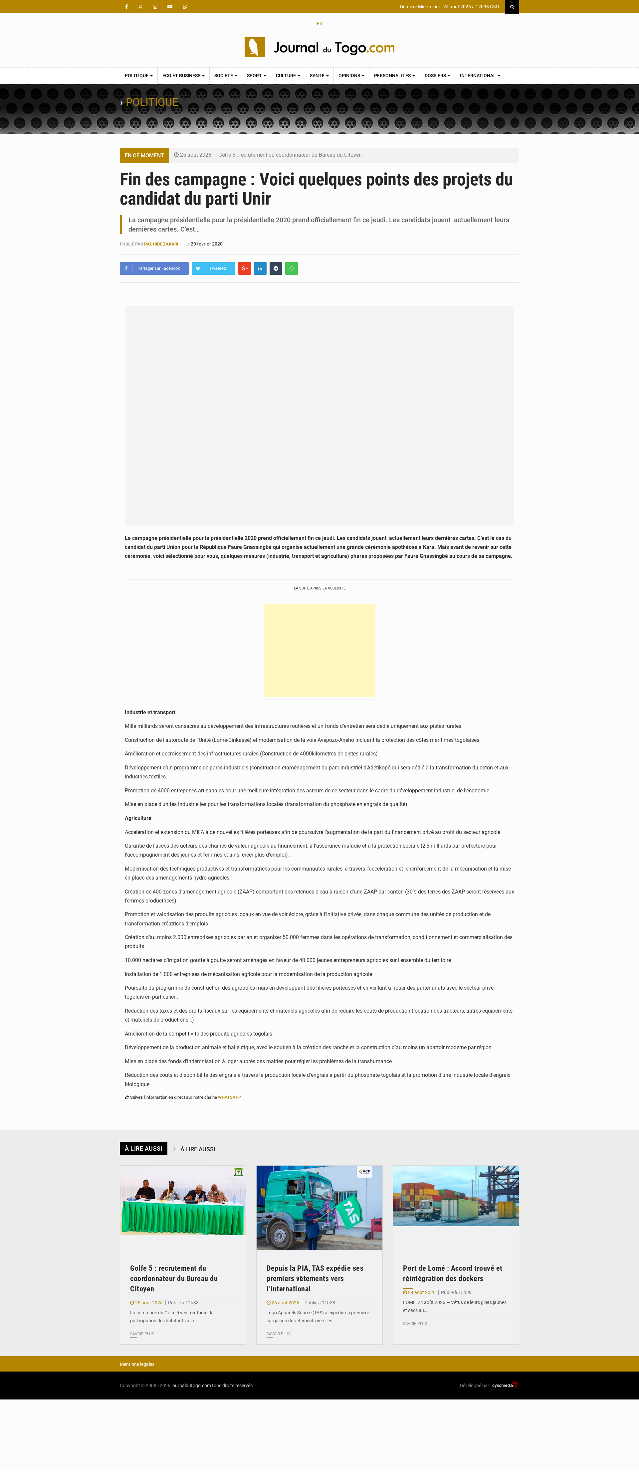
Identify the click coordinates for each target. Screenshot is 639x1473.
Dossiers (436, 75)
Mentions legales (137, 1364)
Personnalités (393, 75)
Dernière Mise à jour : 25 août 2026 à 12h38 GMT (449, 6)
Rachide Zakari (161, 244)
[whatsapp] (291, 268)
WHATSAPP (229, 1097)
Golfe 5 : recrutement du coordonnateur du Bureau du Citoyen (290, 155)
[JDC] (319, 47)
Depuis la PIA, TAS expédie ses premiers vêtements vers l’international (315, 1278)
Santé (317, 75)
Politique (137, 75)
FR (319, 23)
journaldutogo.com (191, 1385)
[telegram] (276, 268)
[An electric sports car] (183, 1208)
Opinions (349, 75)
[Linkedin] (260, 268)
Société (224, 75)
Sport (255, 75)
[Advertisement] (319, 650)
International (478, 75)
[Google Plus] (244, 268)
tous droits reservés (232, 1385)
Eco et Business (181, 75)
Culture (286, 75)
